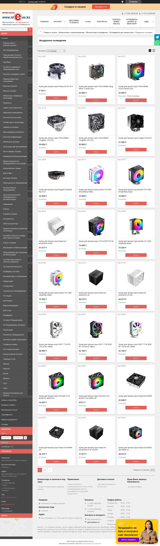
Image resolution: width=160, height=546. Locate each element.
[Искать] (30, 29)
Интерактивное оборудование (9, 189)
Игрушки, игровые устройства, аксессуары (15, 229)
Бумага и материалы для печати (13, 394)
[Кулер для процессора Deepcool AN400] (136, 381)
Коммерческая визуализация (15, 156)
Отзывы (5, 424)
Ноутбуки (7, 62)
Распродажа (8, 330)
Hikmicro (6, 378)
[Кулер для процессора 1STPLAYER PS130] (96, 226)
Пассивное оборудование (13, 335)
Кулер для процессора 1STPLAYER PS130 (96, 241)
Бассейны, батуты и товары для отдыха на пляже (14, 236)
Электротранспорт (10, 223)
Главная (44, 22)
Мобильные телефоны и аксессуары (12, 97)
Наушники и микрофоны (12, 112)
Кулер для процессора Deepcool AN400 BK (55, 448)
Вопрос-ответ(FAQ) (9, 400)
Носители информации (12, 137)
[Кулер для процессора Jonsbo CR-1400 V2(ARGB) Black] (136, 226)
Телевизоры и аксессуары (13, 122)
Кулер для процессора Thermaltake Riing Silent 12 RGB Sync (96, 87)
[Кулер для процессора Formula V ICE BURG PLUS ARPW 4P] (96, 381)
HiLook (5, 373)
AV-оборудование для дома (14, 325)
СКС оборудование (10, 50)
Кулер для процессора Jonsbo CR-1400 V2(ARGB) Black (134, 242)
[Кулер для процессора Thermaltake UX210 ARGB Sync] (136, 71)
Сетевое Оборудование (12, 320)
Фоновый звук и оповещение (15, 276)
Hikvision (6, 369)
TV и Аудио (7, 296)
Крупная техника (10, 86)
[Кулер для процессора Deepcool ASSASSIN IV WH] (56, 226)
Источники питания (11, 349)
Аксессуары (7, 300)
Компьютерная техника (12, 354)
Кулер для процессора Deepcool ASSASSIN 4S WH (132, 294)
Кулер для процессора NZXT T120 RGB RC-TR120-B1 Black (95, 345)
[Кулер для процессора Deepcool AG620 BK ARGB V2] (136, 432)
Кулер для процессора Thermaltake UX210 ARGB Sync (133, 87)
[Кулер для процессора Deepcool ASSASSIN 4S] (96, 277)
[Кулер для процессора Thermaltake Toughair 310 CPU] (96, 123)
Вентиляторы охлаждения (97, 32)
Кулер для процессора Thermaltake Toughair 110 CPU (54, 139)
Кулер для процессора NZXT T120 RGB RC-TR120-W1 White (134, 345)
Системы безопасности (12, 266)
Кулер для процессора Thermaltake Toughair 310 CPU (93, 139)
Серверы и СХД (9, 359)
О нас (88, 22)
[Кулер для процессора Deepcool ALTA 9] (56, 71)
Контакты (102, 22)
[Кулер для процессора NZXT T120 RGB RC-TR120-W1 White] (136, 329)
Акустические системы (12, 117)
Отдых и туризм (9, 243)
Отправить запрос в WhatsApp (131, 21)
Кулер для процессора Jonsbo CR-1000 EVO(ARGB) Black (134, 190)
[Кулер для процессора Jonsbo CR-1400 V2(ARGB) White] (56, 277)
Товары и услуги (50, 32)
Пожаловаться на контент (92, 544)
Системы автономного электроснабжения (12, 260)
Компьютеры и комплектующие (9, 44)
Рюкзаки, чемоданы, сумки (14, 74)
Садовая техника (10, 214)
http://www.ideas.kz (9, 497)
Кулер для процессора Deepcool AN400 (135, 396)
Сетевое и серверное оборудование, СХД (11, 68)
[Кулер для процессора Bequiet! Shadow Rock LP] (56, 174)
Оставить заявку (135, 487)
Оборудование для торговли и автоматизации (15, 253)
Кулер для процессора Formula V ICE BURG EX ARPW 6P (54, 397)
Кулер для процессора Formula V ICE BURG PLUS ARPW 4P (94, 397)
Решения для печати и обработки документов (12, 56)
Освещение (7, 204)
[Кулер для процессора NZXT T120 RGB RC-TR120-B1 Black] (96, 329)
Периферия (7, 315)
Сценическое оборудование (14, 291)
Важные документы (9, 419)
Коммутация (8, 281)
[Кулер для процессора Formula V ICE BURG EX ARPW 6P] (56, 381)
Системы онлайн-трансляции (14, 339)
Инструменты (8, 219)
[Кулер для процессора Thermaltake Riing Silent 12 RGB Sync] (96, 71)
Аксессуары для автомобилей (15, 146)
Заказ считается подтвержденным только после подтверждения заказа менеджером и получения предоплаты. (80, 489)
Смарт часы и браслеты (12, 108)
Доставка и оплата (74, 21)
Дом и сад (7, 310)
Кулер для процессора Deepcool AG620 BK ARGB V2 (135, 448)
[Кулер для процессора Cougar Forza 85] (136, 123)
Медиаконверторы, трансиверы (11, 80)
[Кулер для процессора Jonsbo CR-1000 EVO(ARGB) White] (96, 174)
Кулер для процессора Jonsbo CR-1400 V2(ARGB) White (55, 294)
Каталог (5, 38)
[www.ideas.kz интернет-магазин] (16, 17)
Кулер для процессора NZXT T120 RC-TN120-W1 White (55, 345)
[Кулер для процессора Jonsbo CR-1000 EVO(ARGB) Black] (136, 174)
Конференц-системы (11, 271)
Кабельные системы (11, 142)
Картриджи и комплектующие (15, 247)
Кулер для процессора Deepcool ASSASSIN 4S (92, 294)
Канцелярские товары (12, 168)
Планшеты (7, 103)
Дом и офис (7, 173)
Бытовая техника (10, 178)
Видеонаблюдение (10, 305)
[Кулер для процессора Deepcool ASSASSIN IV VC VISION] (96, 432)
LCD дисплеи (8, 286)
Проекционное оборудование (15, 183)
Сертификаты (7, 415)
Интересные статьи (9, 410)
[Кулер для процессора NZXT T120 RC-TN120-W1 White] (56, 329)
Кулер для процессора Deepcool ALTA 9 (56, 86)
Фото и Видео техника (12, 151)
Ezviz (5, 383)
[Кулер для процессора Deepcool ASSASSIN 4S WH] (136, 277)
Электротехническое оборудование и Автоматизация (11, 197)
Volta (5, 388)
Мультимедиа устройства (13, 132)
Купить (56, 98)
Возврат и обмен (8, 405)
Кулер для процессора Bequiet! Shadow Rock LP (55, 190)
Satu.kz (91, 541)
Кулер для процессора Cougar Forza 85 (135, 138)
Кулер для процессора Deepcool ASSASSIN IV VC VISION (92, 448)
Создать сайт (33, 2)
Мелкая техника (9, 91)
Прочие (6, 364)
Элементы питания (10, 127)
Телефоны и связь (10, 344)
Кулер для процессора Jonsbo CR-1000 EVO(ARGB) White (95, 190)
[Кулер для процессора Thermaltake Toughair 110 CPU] (56, 123)
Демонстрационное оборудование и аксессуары (14, 162)
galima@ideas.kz (8, 504)
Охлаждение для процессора (122, 32)
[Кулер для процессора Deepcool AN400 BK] (56, 432)
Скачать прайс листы (116, 21)
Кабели (6, 209)
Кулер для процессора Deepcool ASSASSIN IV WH (52, 242)
